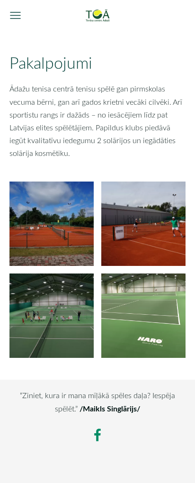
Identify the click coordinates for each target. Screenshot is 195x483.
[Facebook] (97, 435)
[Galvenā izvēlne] (15, 15)
